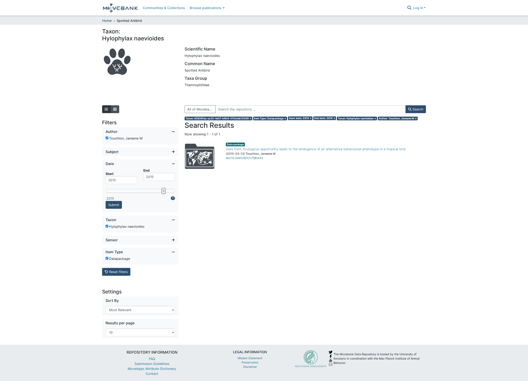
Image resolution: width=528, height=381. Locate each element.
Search (417, 109)
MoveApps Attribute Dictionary (152, 369)
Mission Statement (250, 358)
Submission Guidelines (151, 364)
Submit (113, 205)
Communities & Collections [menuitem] (164, 8)
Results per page (120, 323)
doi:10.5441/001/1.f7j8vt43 (244, 158)
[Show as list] (106, 109)
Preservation (250, 362)
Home (107, 21)
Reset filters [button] (118, 272)
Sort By (112, 300)
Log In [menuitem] (418, 8)
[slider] (163, 191)
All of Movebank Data (201, 109)
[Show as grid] (115, 109)
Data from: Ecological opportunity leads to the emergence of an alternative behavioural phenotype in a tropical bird (315, 149)
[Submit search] (409, 7)
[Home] (120, 8)
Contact (152, 374)
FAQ (152, 359)
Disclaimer (250, 366)
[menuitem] (207, 7)
